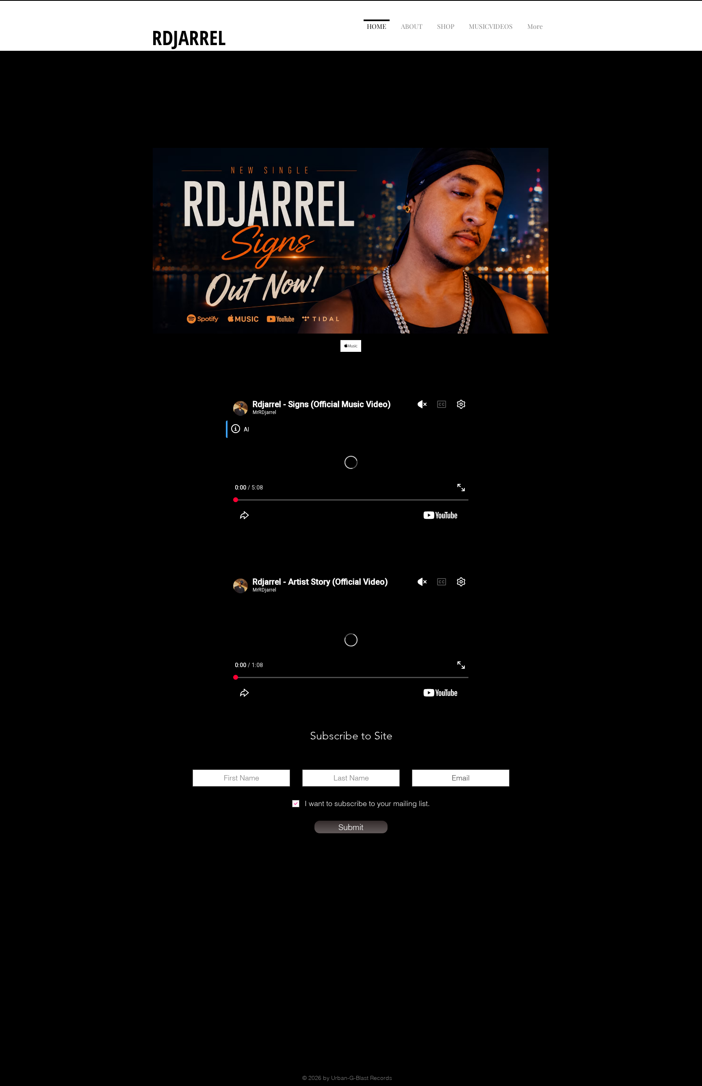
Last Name (351, 763)
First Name (242, 763)
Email (461, 763)
